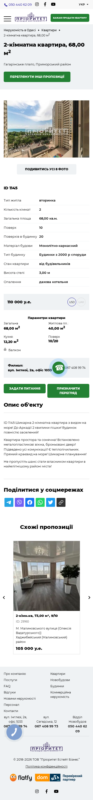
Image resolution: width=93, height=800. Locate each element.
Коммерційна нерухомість (60, 694)
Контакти (11, 711)
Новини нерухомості (20, 698)
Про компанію (15, 674)
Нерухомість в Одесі (20, 30)
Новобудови (60, 680)
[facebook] (45, 4)
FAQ (7, 686)
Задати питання (24, 388)
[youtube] (53, 4)
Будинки (57, 686)
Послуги (10, 680)
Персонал (11, 705)
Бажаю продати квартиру (70, 18)
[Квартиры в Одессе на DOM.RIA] (59, 778)
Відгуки (10, 692)
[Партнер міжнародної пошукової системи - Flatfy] (21, 777)
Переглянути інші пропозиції (37, 77)
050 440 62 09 (20, 4)
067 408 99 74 (75, 368)
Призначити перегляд (68, 391)
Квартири (49, 30)
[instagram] (37, 4)
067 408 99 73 (46, 726)
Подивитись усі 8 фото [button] (46, 169)
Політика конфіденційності (46, 766)
